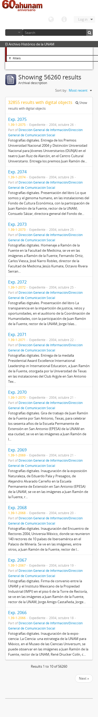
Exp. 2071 (17, 334)
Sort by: (61, 90)
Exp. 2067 (17, 560)
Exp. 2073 (17, 224)
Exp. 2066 (17, 612)
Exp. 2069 (17, 450)
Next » (84, 678)
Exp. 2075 (17, 119)
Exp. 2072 (17, 282)
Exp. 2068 (17, 507)
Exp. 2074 (17, 172)
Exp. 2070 (17, 392)
